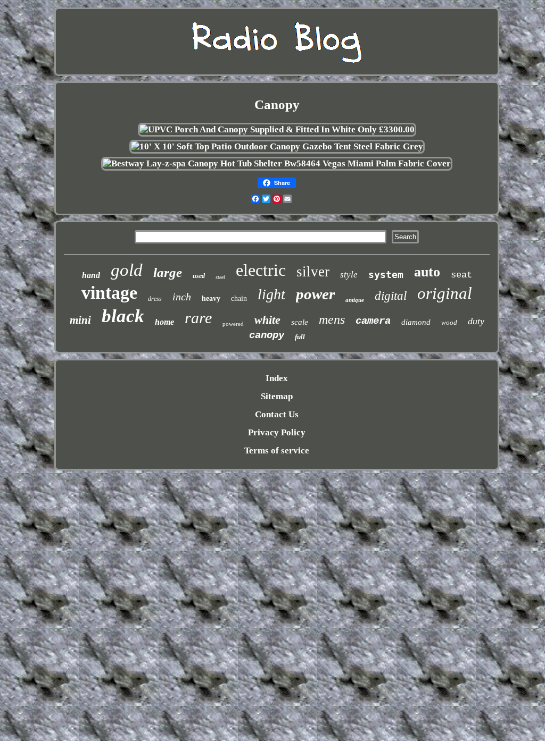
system (385, 274)
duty (476, 321)
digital (391, 295)
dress (155, 298)
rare (198, 317)
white (267, 319)
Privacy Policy (276, 432)
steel (220, 277)
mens (332, 319)
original (444, 293)
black (123, 316)
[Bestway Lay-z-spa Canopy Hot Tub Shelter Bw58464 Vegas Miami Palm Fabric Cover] (277, 163)
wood (449, 322)
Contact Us (277, 414)
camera (373, 321)
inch (181, 296)
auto (427, 272)
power (315, 293)
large (167, 272)
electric (261, 270)
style (349, 275)
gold (127, 270)
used (199, 276)
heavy (211, 298)
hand (91, 275)
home (164, 321)
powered (233, 324)
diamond (416, 322)
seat (461, 275)
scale (299, 322)
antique (354, 300)
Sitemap (277, 396)
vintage (109, 292)
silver (312, 272)
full (300, 337)
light (271, 294)
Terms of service (276, 450)
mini (80, 320)
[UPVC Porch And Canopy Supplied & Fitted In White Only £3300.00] (277, 129)
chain (239, 298)
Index (277, 378)
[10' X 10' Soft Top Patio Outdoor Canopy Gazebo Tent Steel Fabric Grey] (277, 146)
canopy (266, 335)
